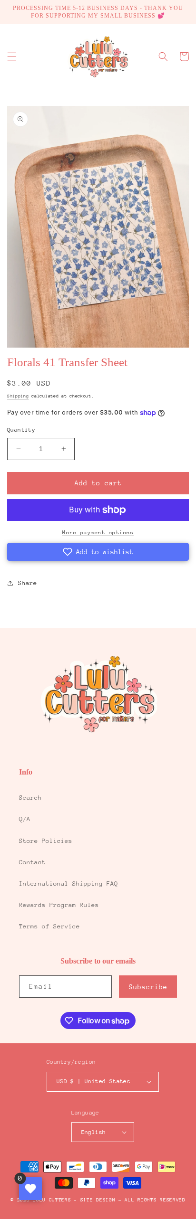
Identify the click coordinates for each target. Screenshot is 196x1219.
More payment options (98, 532)
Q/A (24, 818)
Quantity (21, 429)
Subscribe (148, 987)
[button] (11, 56)
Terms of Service (49, 926)
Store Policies (45, 840)
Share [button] (27, 582)
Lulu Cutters (52, 1200)
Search (30, 797)
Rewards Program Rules (59, 904)
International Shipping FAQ (68, 883)
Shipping (18, 395)
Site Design (98, 1200)
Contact (32, 862)
